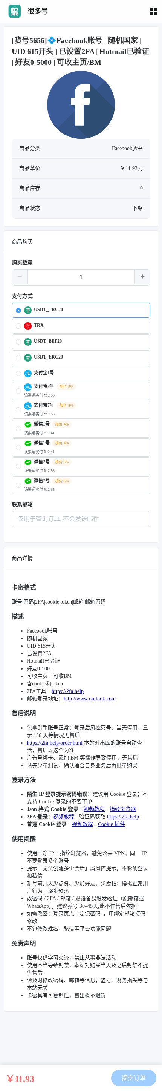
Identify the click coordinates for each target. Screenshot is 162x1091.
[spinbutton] (81, 277)
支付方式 (22, 296)
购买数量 (22, 262)
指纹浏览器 (123, 809)
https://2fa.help (68, 691)
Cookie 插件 (111, 824)
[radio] (81, 310)
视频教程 (94, 809)
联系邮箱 (22, 504)
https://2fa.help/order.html (55, 743)
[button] (20, 277)
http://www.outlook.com (90, 699)
